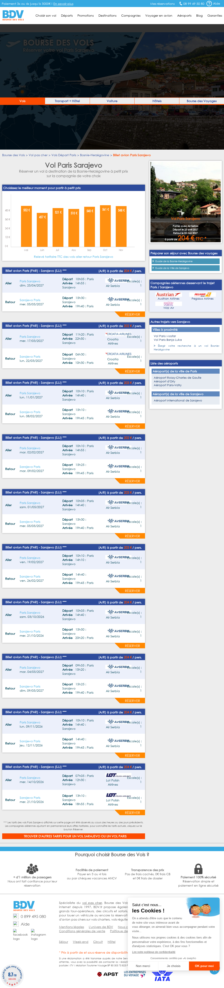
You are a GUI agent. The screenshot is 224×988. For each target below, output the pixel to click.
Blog (199, 15)
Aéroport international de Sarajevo (178, 400)
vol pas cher (92, 903)
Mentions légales (71, 927)
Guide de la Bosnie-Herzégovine (173, 261)
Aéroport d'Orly (164, 381)
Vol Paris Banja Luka (168, 340)
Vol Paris (119, 836)
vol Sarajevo (88, 836)
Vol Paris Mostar (165, 336)
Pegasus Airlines (203, 298)
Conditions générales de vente (82, 931)
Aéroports (184, 15)
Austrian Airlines (168, 298)
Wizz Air (168, 308)
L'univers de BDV (101, 927)
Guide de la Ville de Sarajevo (172, 268)
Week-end (80, 942)
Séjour (63, 942)
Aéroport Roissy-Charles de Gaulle (177, 378)
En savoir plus (63, 4)
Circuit (98, 942)
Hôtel (112, 942)
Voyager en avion (158, 15)
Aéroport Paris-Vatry (168, 385)
